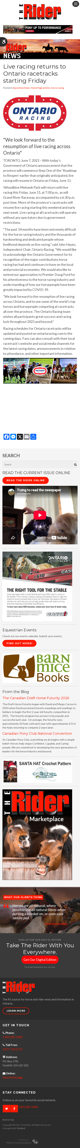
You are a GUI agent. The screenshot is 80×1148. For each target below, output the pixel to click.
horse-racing (57, 87)
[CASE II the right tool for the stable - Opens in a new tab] (37, 586)
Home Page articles (40, 87)
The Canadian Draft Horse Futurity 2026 (35, 698)
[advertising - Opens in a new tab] (37, 834)
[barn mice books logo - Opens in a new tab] (37, 667)
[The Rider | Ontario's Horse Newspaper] (40, 49)
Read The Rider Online (26, 480)
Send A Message (13, 1077)
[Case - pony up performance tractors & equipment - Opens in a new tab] (38, 29)
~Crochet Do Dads (56, 923)
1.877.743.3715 (13, 1049)
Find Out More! (19, 643)
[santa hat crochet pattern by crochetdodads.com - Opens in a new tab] (37, 771)
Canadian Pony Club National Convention (37, 734)
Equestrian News (21, 87)
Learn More (16, 1010)
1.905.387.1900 (13, 1037)
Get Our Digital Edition (40, 960)
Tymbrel (21, 1128)
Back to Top (8, 1119)
